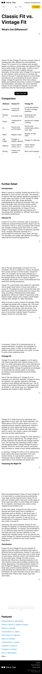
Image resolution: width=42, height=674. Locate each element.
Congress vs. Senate (9, 649)
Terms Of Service (35, 665)
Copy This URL (21, 93)
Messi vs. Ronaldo (8, 639)
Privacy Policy (36, 667)
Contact (38, 662)
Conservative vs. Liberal (10, 632)
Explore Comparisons (32, 3)
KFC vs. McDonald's (9, 653)
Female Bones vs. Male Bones (12, 621)
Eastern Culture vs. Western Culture (15, 625)
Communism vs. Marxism (11, 635)
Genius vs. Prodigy (8, 628)
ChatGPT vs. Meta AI (9, 646)
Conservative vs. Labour (11, 642)
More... (4, 656)
